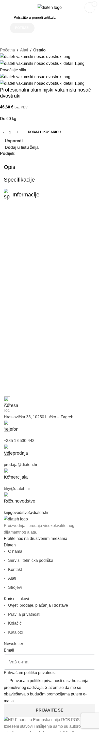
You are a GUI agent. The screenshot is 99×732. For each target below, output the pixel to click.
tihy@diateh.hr (17, 488)
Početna (7, 50)
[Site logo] (50, 7)
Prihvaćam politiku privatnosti (30, 672)
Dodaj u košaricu (44, 132)
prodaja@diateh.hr (20, 464)
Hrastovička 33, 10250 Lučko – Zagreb (38, 417)
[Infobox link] (49, 402)
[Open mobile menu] (5, 8)
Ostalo (39, 50)
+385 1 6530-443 (19, 440)
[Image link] (16, 519)
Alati (24, 50)
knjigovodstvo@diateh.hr (26, 512)
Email (9, 650)
